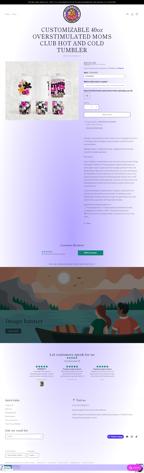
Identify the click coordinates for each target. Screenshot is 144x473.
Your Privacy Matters (13, 424)
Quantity (87, 103)
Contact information (88, 462)
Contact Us (9, 405)
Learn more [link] (13, 331)
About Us (8, 409)
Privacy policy (52, 462)
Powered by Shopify (29, 462)
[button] (15, 14)
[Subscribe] (40, 436)
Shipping (87, 64)
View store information (94, 128)
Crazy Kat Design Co (16, 462)
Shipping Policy (10, 413)
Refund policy (10, 416)
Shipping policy (75, 462)
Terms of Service (11, 420)
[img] (72, 358)
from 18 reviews (70, 361)
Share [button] (88, 223)
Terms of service (63, 462)
